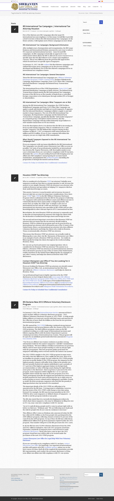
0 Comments (33, 31)
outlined (47, 64)
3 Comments (33, 306)
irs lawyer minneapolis (43, 31)
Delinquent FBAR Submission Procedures (58, 286)
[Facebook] (17, 1)
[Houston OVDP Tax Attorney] (14, 178)
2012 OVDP (41, 325)
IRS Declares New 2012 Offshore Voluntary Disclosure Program (46, 303)
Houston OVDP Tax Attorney (36, 175)
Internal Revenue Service (49, 312)
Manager (59, 31)
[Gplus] (14, 1)
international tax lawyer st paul (45, 306)
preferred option (53, 158)
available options (50, 447)
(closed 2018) (49, 79)
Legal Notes (51, 31)
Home (86, 13)
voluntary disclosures (30, 431)
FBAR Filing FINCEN (16, 480)
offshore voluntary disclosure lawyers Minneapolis (54, 177)
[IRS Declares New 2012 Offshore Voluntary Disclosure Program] (14, 305)
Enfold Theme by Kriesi (37, 498)
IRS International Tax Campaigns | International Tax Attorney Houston (46, 27)
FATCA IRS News (15, 478)
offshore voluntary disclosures (44, 270)
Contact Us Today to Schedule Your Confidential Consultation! (45, 163)
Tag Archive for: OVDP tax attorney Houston (26, 13)
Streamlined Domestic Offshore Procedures (38, 283)
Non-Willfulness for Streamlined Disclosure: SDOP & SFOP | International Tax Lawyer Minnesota (69, 479)
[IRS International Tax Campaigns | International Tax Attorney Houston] (14, 29)
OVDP (49, 181)
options (36, 154)
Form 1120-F (63, 88)
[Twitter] (11, 1)
